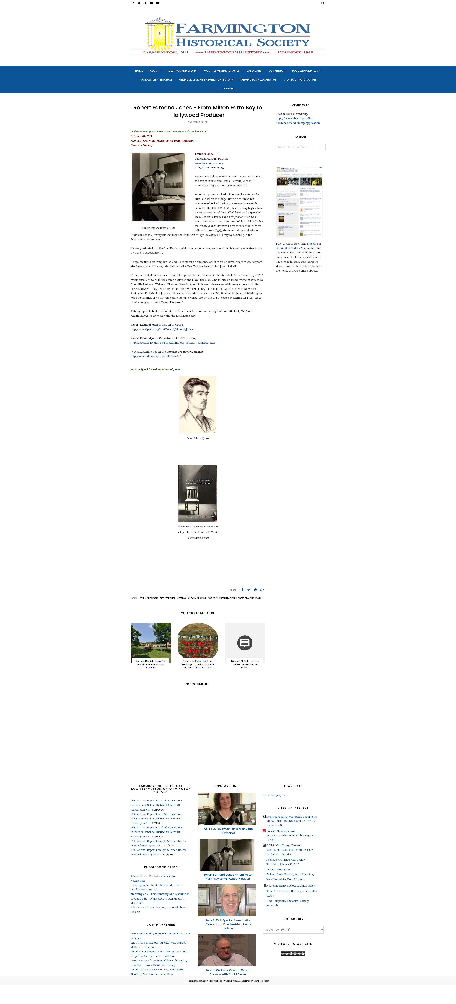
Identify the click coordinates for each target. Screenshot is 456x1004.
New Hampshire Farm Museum (285, 879)
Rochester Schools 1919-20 (282, 864)
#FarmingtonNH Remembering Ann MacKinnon (160, 894)
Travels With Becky (278, 869)
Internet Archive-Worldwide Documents (291, 816)
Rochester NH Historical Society (286, 859)
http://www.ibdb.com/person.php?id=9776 (156, 356)
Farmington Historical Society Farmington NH (218, 981)
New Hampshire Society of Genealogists (291, 885)
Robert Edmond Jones (248, 598)
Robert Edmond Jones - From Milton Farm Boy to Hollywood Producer (228, 877)
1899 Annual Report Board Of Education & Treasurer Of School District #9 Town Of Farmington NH (157, 805)
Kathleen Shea (167, 598)
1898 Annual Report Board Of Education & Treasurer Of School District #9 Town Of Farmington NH (157, 818)
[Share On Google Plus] (262, 590)
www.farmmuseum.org (209, 163)
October (212, 598)
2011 (142, 598)
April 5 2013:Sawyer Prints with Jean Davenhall (228, 831)
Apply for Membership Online (294, 118)
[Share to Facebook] (242, 590)
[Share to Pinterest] (255, 590)
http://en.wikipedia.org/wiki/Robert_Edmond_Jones (162, 329)
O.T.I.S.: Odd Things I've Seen (284, 845)
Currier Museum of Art (280, 831)
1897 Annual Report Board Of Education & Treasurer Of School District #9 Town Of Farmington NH (157, 832)
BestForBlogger (261, 981)
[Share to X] (249, 590)
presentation (227, 598)
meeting (181, 598)
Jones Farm (151, 598)
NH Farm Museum (197, 598)
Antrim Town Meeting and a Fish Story (290, 874)
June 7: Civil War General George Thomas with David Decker (228, 972)
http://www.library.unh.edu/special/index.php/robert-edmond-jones (173, 342)
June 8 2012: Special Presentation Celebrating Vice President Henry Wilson (228, 924)
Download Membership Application (298, 123)
